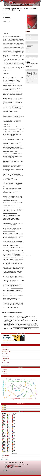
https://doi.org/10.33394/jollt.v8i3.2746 (16, 95)
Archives (7, 5)
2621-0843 (16, 466)
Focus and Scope (5, 353)
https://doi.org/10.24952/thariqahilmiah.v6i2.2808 (11, 219)
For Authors (4, 371)
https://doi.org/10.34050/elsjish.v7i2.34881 (12, 307)
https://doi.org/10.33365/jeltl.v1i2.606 (17, 288)
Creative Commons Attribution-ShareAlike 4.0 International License (31, 65)
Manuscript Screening (6, 351)
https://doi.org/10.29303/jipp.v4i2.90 (9, 231)
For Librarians (4, 373)
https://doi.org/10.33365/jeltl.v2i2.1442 (9, 89)
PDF (28, 31)
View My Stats (4, 457)
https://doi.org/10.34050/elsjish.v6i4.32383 (10, 111)
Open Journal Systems (5, 459)
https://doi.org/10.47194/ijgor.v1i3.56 (9, 137)
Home (3, 5)
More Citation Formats (30, 82)
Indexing (3, 360)
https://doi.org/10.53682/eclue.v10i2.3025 (10, 213)
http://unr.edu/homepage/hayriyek (8, 192)
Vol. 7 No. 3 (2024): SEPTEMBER (15, 5)
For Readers (4, 369)
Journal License (5, 365)
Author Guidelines (5, 349)
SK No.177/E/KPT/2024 (6, 342)
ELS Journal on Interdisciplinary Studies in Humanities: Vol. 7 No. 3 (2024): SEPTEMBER (23, 325)
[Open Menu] (2, 1)
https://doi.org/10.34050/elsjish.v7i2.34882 (10, 179)
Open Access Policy (6, 362)
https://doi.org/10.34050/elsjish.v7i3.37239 (12, 26)
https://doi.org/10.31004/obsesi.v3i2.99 (13, 117)
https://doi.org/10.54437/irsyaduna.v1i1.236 (10, 143)
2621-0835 (9, 466)
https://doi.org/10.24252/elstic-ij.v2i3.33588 (10, 151)
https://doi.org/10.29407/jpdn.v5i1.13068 (10, 299)
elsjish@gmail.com (10, 465)
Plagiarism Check (5, 358)
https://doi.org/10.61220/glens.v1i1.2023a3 (10, 200)
